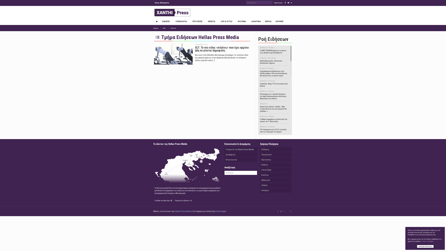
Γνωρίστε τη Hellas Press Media (240, 149)
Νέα (164, 28)
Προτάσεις (266, 160)
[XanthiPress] (172, 12)
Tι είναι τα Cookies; (427, 241)
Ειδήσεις (265, 149)
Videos (264, 185)
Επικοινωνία (231, 160)
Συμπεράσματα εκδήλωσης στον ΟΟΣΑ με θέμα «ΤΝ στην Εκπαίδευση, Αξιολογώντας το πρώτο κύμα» (273, 72)
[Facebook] (285, 3)
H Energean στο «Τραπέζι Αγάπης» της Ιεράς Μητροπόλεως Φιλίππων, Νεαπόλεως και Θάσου (273, 95)
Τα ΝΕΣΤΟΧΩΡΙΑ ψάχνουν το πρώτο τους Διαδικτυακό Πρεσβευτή (273, 50)
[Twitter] (288, 3)
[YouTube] (291, 3)
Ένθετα (264, 165)
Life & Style (266, 170)
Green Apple (221, 211)
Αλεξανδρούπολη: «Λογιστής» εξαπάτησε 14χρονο (271, 60)
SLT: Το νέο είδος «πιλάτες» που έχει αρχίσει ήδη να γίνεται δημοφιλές (222, 49)
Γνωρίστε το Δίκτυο (182, 200)
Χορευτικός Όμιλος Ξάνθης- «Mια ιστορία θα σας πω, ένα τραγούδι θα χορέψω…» (273, 107)
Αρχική (155, 28)
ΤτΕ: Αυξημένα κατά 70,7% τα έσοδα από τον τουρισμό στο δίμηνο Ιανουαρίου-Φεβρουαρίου (273, 130)
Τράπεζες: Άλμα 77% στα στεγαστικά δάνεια (274, 83)
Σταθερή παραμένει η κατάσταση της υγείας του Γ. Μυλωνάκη (273, 119)
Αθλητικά (265, 180)
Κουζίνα (265, 175)
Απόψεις (265, 190)
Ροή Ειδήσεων (273, 39)
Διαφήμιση (230, 154)
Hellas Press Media (183, 211)
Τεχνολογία (266, 154)
